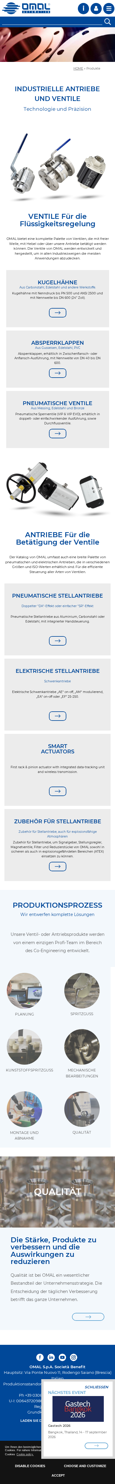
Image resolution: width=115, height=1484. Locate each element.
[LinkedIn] (51, 1357)
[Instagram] (73, 1357)
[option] (57, 44)
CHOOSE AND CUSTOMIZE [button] (85, 1466)
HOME (78, 68)
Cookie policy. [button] (25, 1454)
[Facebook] (40, 1357)
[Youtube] (62, 1357)
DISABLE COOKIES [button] (30, 1466)
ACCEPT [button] (58, 1475)
